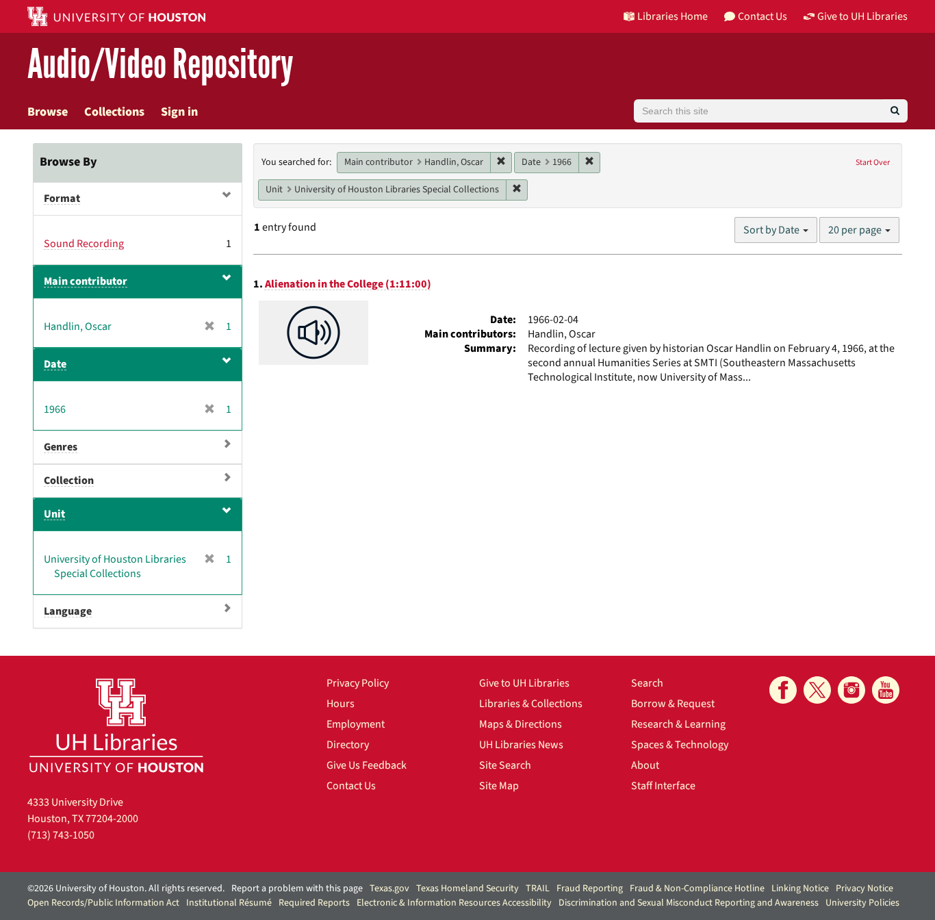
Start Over (873, 162)
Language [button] (68, 611)
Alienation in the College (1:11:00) (348, 284)
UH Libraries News (521, 744)
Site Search (505, 765)
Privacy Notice (864, 888)
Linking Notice (800, 888)
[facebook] (783, 690)
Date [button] (55, 364)
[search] (895, 111)
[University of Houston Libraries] (116, 725)
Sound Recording (84, 243)
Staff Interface (663, 785)
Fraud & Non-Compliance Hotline (697, 888)
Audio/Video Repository (160, 64)
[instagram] (851, 690)
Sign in (179, 111)
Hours (340, 703)
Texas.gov (389, 888)
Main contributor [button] (85, 281)
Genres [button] (60, 447)
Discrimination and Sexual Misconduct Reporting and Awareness (689, 903)
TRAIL (538, 888)
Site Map (499, 785)
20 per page (856, 230)
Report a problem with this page (297, 888)
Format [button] (62, 198)
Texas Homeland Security (467, 888)
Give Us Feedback (366, 765)
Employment (355, 724)
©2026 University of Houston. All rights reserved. (126, 888)
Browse (47, 111)
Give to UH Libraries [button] (862, 16)
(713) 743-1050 (60, 835)
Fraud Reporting (589, 888)
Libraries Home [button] (672, 16)
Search (647, 683)
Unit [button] (54, 514)
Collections (114, 111)
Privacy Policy (357, 683)
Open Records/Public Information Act (103, 903)
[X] (817, 690)
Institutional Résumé (229, 903)
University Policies (862, 903)
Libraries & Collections (530, 703)
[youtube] (885, 690)
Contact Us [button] (762, 16)
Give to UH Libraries (524, 683)
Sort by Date (772, 230)
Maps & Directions (520, 724)
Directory (347, 744)
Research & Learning (678, 724)
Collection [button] (69, 480)
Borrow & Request (673, 703)
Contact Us (351, 785)
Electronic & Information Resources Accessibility (454, 903)
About (645, 765)
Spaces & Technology (679, 744)
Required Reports (314, 903)
